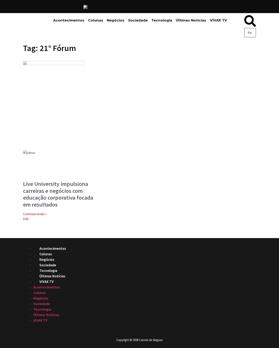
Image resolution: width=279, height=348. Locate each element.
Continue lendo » (35, 214)
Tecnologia (161, 20)
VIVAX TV (218, 20)
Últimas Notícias (191, 20)
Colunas (95, 20)
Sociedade (138, 20)
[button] (250, 21)
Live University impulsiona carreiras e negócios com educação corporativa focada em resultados (58, 194)
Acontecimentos (68, 20)
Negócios (115, 20)
